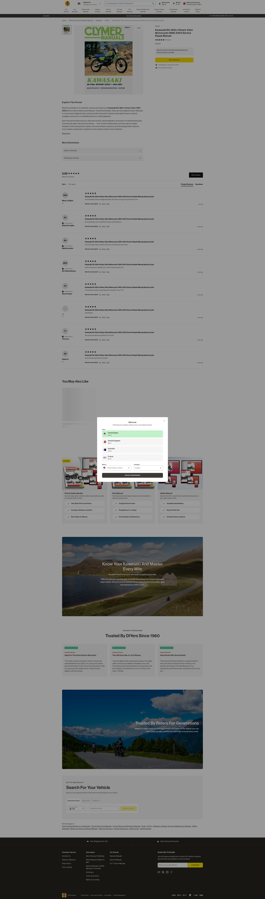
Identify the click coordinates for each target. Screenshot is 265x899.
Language (137, 464)
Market (104, 464)
